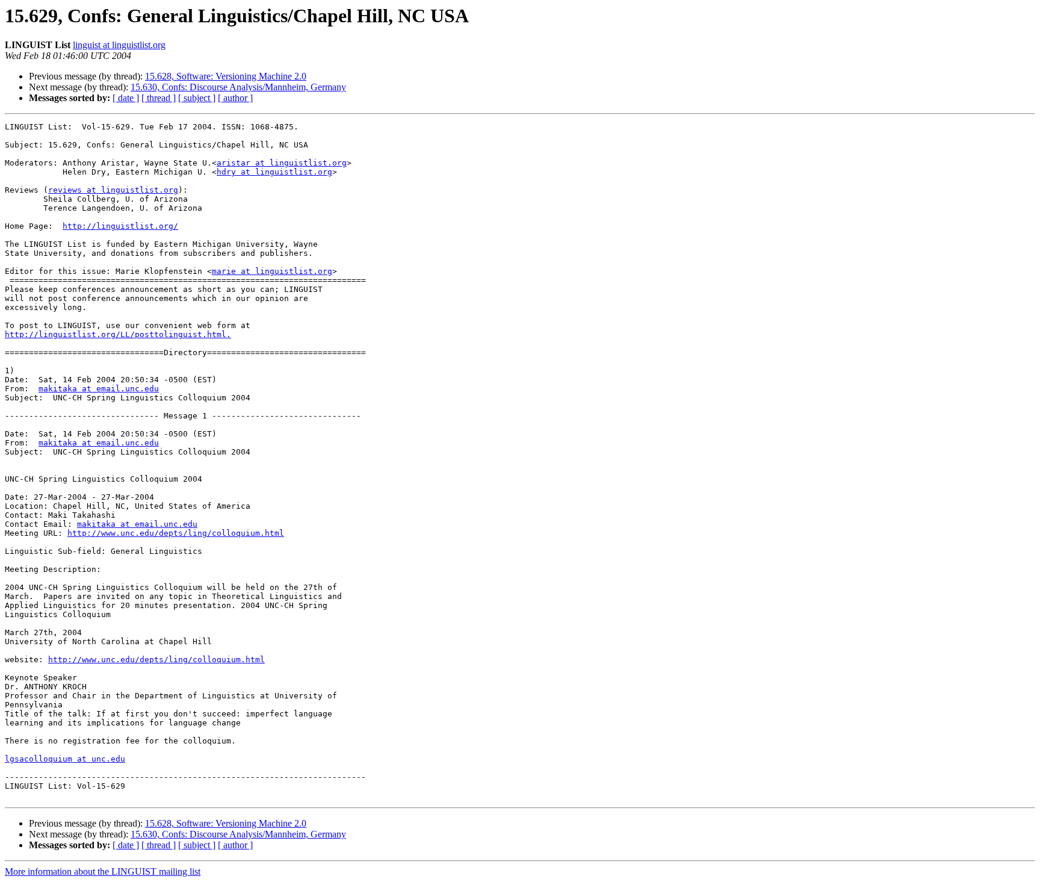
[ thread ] (158, 98)
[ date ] (126, 98)
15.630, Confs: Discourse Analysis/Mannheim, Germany (238, 87)
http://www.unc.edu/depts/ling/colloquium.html (175, 533)
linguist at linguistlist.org (119, 45)
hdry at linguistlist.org (274, 171)
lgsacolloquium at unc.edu (65, 758)
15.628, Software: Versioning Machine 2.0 (225, 76)
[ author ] (235, 98)
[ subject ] (196, 98)
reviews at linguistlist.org (113, 189)
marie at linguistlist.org (272, 271)
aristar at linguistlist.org (282, 162)
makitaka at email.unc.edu (99, 388)
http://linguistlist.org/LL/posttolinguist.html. (118, 334)
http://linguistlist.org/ (120, 226)
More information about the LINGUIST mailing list (102, 871)
